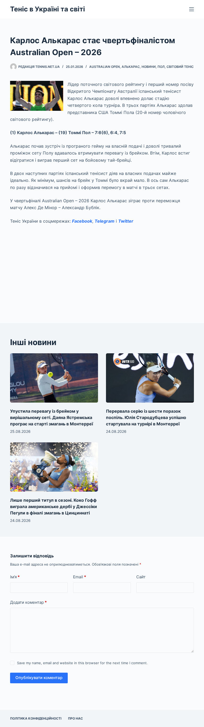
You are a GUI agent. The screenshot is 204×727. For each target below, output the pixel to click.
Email (79, 576)
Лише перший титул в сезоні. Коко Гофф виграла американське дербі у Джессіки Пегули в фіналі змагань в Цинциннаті (53, 506)
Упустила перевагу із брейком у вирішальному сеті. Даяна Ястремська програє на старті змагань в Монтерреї (51, 417)
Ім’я (15, 576)
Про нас (75, 718)
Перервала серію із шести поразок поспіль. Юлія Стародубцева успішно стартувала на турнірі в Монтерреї (146, 417)
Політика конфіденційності (35, 718)
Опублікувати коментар (38, 677)
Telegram (104, 221)
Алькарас (131, 67)
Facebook (82, 221)
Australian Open (104, 67)
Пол (161, 67)
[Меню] (191, 9)
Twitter (125, 221)
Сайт (141, 576)
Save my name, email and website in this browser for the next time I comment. (82, 663)
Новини (149, 67)
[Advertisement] (102, 268)
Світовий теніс (180, 67)
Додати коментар (28, 602)
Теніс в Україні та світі (47, 9)
